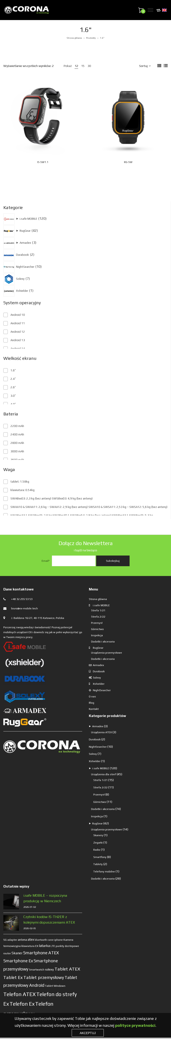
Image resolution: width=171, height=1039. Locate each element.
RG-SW (128, 162)
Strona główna (74, 38)
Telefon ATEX (19, 994)
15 (83, 66)
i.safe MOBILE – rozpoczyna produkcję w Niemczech (45, 898)
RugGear (98, 647)
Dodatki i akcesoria (103, 641)
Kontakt (94, 709)
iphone (58, 939)
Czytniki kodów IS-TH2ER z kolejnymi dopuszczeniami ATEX (49, 920)
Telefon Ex (22, 1004)
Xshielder (98, 683)
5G (5, 939)
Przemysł (96, 622)
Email (46, 560)
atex (31, 939)
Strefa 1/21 (98, 610)
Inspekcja (97, 635)
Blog (91, 702)
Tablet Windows (55, 985)
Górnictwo (97, 629)
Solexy (97, 677)
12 (76, 66)
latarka (44, 946)
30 (89, 66)
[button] (54, 146)
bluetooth (41, 939)
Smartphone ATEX (41, 952)
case (51, 939)
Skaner (17, 953)
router (7, 953)
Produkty (91, 38)
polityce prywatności (135, 1025)
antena (22, 939)
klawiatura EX (29, 946)
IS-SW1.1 (42, 162)
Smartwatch (36, 969)
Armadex (98, 665)
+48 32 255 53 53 (22, 599)
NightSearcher (102, 690)
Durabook (99, 671)
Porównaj (58, 135)
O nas (92, 696)
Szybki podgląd (49, 135)
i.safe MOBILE (101, 605)
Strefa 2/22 (98, 616)
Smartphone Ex (18, 960)
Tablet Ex (13, 977)
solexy (49, 969)
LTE (53, 946)
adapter (12, 939)
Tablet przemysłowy (43, 977)
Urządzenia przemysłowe (106, 652)
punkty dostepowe (67, 946)
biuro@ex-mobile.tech (24, 608)
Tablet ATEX (67, 968)
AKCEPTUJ (88, 1033)
